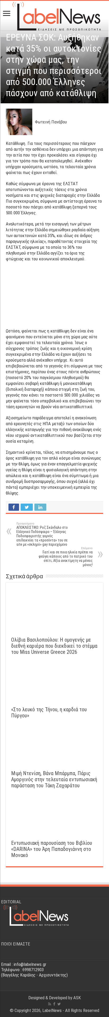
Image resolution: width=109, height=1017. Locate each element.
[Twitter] (59, 1004)
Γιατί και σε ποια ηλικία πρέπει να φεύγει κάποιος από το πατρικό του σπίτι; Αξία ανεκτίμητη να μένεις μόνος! (66, 557)
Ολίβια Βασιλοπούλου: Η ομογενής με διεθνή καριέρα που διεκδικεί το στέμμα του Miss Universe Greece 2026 (54, 646)
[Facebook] (54, 1004)
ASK (77, 997)
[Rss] (50, 1004)
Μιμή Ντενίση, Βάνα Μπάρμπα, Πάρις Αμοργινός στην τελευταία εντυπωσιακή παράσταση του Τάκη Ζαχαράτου (54, 779)
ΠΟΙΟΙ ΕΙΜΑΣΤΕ (15, 944)
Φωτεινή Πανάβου (51, 122)
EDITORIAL (11, 901)
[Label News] (54, 14)
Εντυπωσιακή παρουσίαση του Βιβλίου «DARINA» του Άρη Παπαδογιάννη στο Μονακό (51, 849)
